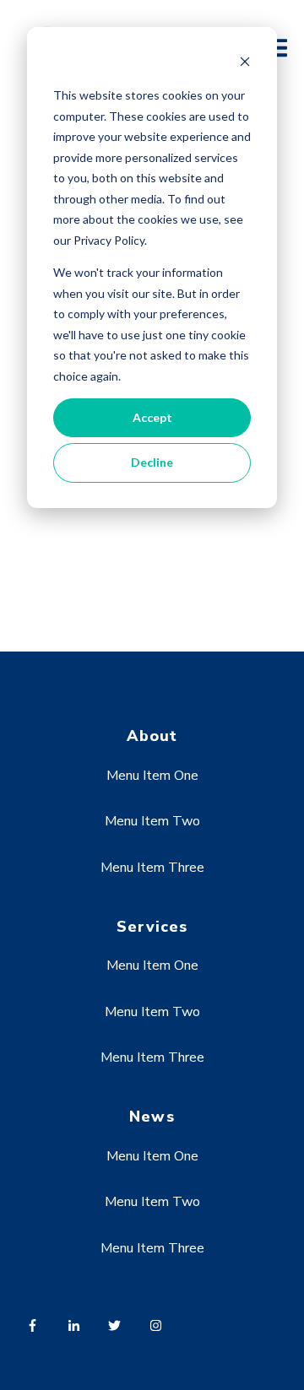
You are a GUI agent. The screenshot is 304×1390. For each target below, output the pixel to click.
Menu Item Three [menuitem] (152, 867)
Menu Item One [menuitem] (152, 775)
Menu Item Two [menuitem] (152, 821)
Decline (152, 462)
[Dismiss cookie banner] (245, 63)
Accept (152, 417)
